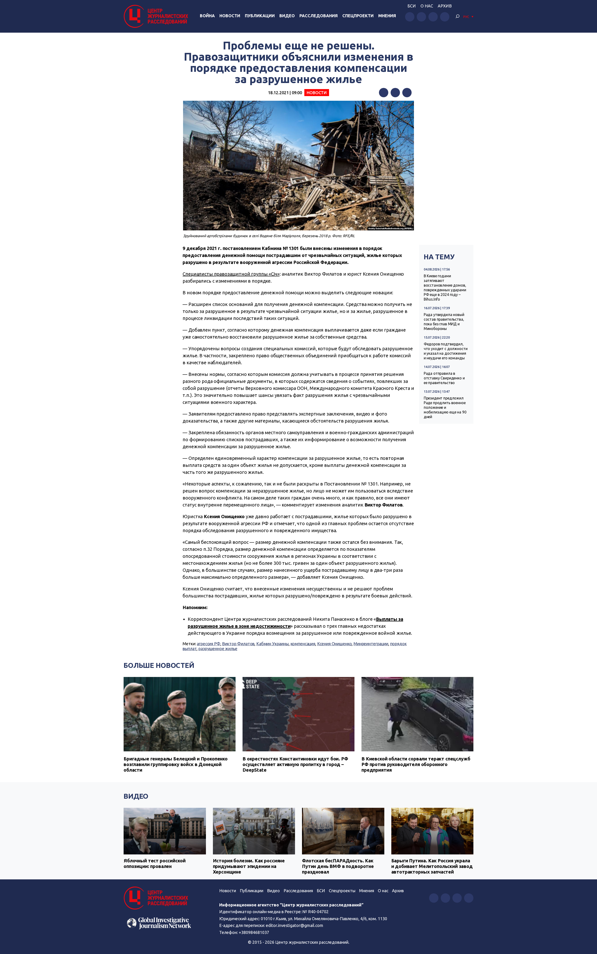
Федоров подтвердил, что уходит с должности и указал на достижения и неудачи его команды (446, 351)
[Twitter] (395, 92)
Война (207, 15)
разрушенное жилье (217, 648)
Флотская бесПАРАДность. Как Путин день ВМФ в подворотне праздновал (338, 866)
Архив (445, 5)
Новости (229, 15)
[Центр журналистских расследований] (157, 16)
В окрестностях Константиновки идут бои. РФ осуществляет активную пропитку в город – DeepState (295, 764)
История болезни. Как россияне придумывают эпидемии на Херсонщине (249, 866)
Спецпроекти (358, 15)
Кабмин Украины (272, 643)
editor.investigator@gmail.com (294, 925)
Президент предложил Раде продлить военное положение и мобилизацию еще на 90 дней (445, 407)
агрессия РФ (208, 643)
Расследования (318, 15)
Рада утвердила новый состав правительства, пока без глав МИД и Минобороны (444, 321)
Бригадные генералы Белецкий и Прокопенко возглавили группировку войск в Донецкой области (176, 764)
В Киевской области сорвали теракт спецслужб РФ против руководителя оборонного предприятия (415, 764)
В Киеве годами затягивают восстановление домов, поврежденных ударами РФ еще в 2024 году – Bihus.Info (445, 287)
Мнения (387, 15)
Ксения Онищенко (334, 643)
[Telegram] (407, 92)
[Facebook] (383, 92)
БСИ (411, 5)
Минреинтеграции (371, 643)
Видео (287, 15)
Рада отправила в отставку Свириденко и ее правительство (444, 378)
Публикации (260, 15)
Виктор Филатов (238, 643)
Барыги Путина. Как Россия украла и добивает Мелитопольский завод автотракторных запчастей (432, 866)
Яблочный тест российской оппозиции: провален (154, 863)
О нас (426, 5)
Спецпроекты (342, 890)
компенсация (303, 643)
